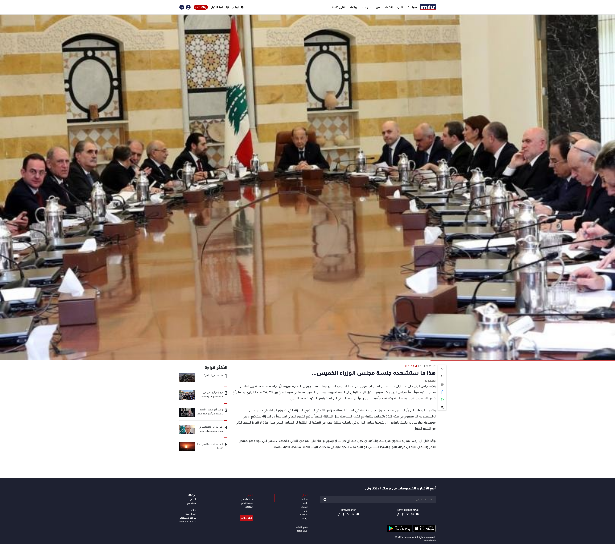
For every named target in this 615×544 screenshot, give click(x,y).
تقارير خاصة (338, 7)
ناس (400, 7)
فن (378, 7)
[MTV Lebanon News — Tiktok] (398, 514)
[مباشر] (246, 511)
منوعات (366, 7)
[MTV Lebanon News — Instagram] (412, 514)
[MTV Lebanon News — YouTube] (417, 514)
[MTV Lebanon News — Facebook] (402, 514)
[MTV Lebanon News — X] (407, 514)
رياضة (353, 7)
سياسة (412, 7)
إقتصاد (389, 7)
